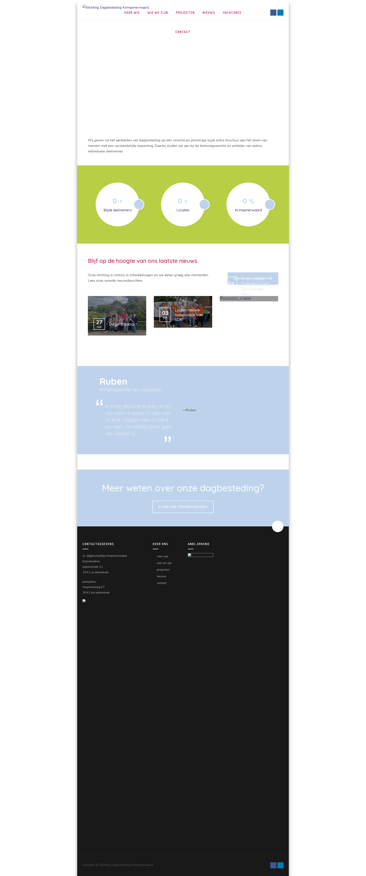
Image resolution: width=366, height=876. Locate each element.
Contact (182, 32)
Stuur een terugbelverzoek (183, 507)
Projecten (185, 12)
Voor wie (132, 12)
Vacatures (232, 12)
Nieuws (209, 12)
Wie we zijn (158, 12)
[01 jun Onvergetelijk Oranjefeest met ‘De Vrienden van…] (249, 299)
